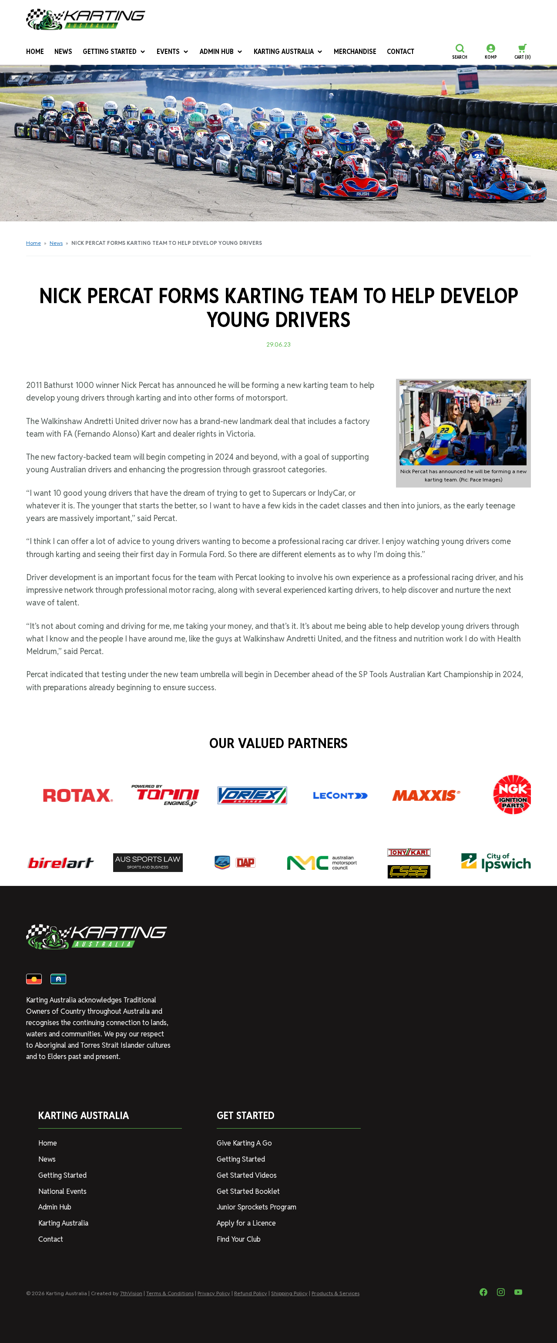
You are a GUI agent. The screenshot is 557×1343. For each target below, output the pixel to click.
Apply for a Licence (246, 1223)
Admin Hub (217, 51)
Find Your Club (239, 1239)
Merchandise (355, 51)
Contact (400, 51)
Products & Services (335, 1293)
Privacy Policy (214, 1293)
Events (168, 51)
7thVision (131, 1293)
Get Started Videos (247, 1175)
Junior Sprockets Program (256, 1207)
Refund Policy (250, 1293)
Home (35, 51)
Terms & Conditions (170, 1293)
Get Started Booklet (248, 1191)
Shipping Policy (289, 1293)
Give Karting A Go (244, 1143)
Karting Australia (284, 51)
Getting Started (110, 51)
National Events (62, 1191)
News (63, 51)
